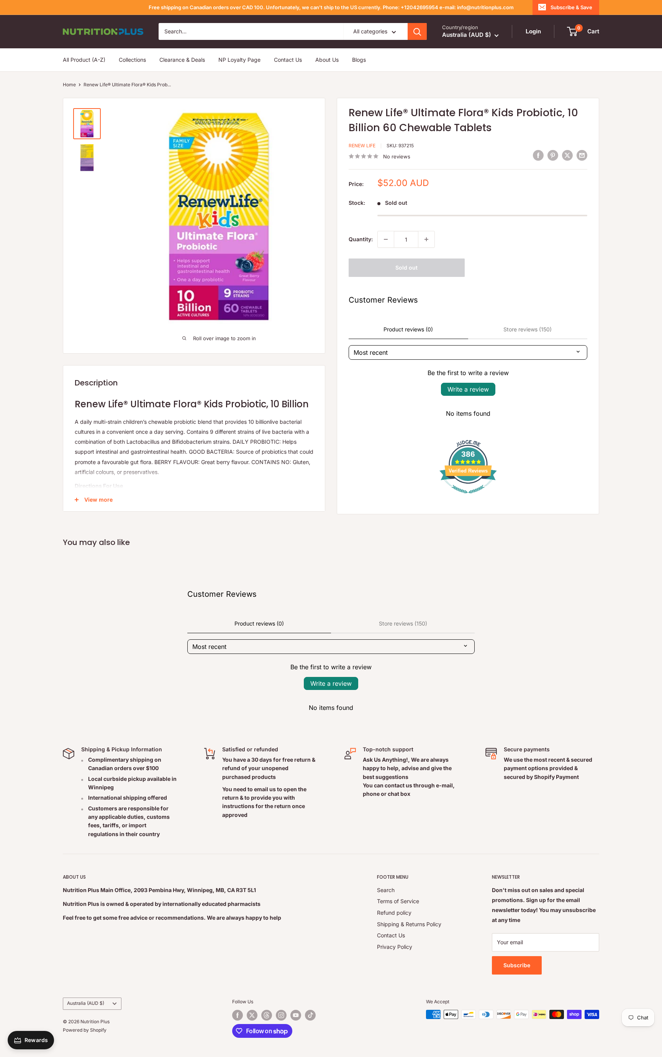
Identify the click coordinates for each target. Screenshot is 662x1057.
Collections (132, 59)
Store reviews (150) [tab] (527, 329)
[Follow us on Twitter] (252, 1015)
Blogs (359, 59)
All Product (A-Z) (84, 59)
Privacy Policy (394, 946)
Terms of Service (398, 901)
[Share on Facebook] (538, 155)
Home (69, 84)
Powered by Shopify (85, 1030)
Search (386, 890)
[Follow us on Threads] (266, 1015)
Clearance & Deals (182, 59)
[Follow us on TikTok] (310, 1015)
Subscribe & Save (571, 7)
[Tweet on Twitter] (567, 155)
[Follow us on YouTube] (295, 1015)
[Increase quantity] (426, 239)
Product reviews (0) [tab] (408, 329)
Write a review (468, 389)
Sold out (406, 267)
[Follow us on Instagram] (281, 1015)
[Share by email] (582, 155)
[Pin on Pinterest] (552, 155)
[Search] (417, 31)
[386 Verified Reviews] (468, 497)
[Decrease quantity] (386, 239)
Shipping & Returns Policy (409, 924)
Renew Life (362, 145)
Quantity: (361, 239)
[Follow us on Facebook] (237, 1015)
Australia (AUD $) (85, 1003)
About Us (327, 59)
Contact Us (288, 59)
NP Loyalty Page (239, 59)
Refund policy (394, 912)
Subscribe (516, 965)
